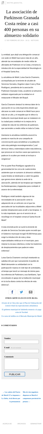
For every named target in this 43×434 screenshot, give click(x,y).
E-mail (12, 347)
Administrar (35, 424)
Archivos (21, 424)
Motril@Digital (15, 3)
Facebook (12, 292)
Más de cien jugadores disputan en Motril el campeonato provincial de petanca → (32, 396)
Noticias (35, 40)
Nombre (7, 338)
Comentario (9, 357)
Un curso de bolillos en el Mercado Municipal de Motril (21, 316)
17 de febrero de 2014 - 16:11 (17, 40)
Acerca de (7, 424)
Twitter (21, 292)
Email (30, 292)
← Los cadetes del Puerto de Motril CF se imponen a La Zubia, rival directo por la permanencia (10, 396)
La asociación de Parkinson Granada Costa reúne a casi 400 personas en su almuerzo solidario (21, 23)
